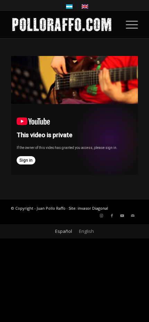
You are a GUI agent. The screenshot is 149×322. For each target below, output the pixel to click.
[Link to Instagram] (101, 215)
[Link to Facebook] (112, 215)
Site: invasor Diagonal (88, 208)
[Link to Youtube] (122, 215)
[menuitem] (128, 24)
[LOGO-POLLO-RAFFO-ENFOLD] (61, 24)
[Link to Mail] (133, 215)
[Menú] (128, 24)
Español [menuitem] (63, 231)
